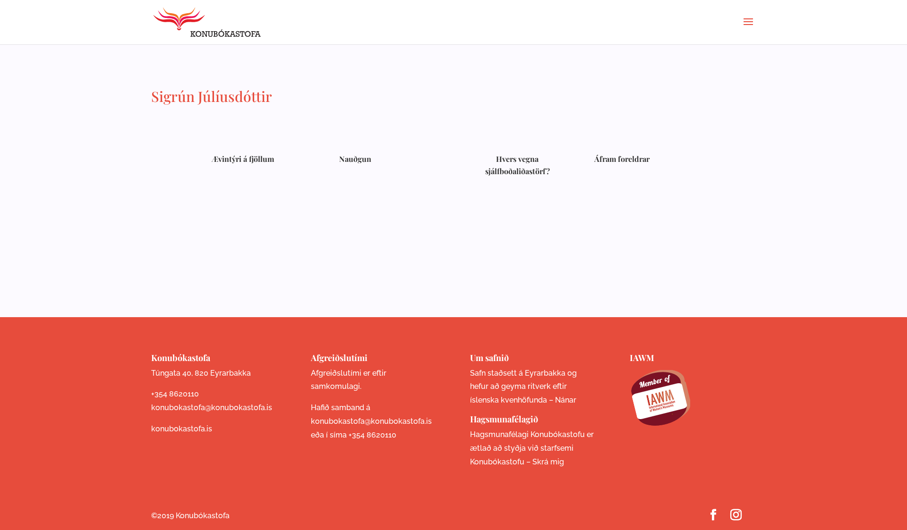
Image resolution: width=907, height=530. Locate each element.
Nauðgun (355, 159)
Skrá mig (548, 461)
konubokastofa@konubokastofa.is (211, 407)
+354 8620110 (175, 393)
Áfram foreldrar (622, 159)
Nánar (565, 399)
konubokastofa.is (181, 428)
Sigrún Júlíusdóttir (211, 96)
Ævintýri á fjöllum (243, 159)
